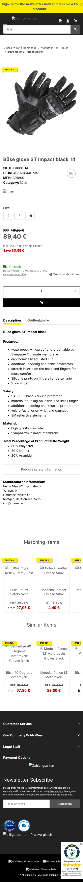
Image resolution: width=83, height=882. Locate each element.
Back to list (13, 47)
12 (7, 216)
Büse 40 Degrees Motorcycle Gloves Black (19, 675)
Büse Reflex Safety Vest (19, 592)
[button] (60, 20)
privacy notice (55, 791)
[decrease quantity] (7, 291)
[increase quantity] (75, 291)
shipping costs (32, 245)
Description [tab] (12, 320)
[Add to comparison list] (71, 173)
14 (30, 216)
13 (19, 216)
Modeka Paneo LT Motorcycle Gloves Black (53, 675)
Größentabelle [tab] (38, 320)
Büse (23, 183)
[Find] (75, 29)
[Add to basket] (6, 62)
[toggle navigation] (5, 20)
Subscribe (65, 803)
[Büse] (8, 191)
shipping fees (56, 874)
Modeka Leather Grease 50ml (54, 592)
